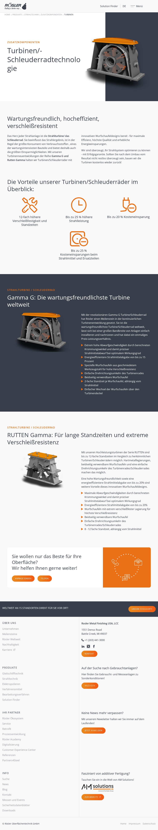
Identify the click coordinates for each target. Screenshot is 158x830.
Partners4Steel (11, 760)
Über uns (9, 623)
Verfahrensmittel (12, 689)
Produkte (17, 14)
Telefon (45, 578)
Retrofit (6, 729)
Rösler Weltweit (11, 639)
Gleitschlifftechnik (12, 673)
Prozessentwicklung (13, 734)
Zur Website (92, 797)
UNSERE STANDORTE (142, 609)
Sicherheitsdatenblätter (16, 805)
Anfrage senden (23, 578)
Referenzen (9, 755)
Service (6, 723)
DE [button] (124, 6)
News (5, 784)
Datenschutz (149, 823)
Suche (5, 779)
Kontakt (89, 653)
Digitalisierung (10, 744)
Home (7, 14)
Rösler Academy (11, 739)
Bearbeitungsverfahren (15, 694)
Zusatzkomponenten (51, 14)
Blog (4, 789)
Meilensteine (9, 634)
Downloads (8, 810)
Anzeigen (90, 685)
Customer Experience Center (19, 750)
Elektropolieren (11, 684)
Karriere (7, 649)
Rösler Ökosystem (12, 718)
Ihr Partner (11, 712)
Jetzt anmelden (93, 730)
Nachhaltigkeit (10, 644)
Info (5, 773)
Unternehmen (10, 629)
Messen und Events (13, 800)
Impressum (134, 823)
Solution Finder (109, 6)
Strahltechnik (31, 14)
